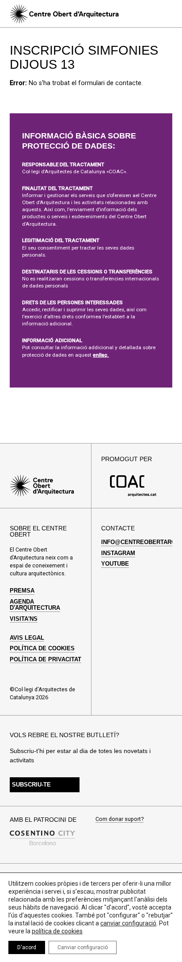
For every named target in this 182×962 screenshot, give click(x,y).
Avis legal (27, 638)
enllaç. (101, 355)
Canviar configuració (82, 947)
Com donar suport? (119, 819)
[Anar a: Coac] (133, 495)
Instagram (118, 553)
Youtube (115, 564)
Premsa (22, 591)
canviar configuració (128, 923)
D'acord (26, 947)
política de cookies (57, 931)
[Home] (64, 14)
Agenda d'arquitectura (35, 605)
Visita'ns (24, 619)
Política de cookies (42, 648)
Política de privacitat (45, 659)
